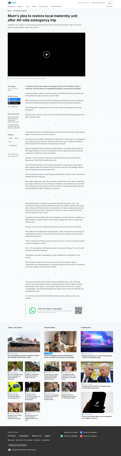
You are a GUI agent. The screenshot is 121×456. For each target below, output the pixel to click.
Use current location (99, 2)
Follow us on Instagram (90, 436)
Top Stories (11, 6)
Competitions (24, 436)
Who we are (11, 440)
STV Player (12, 436)
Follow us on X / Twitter (70, 432)
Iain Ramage (11, 86)
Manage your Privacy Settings (17, 445)
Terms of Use (19, 440)
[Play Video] (46, 54)
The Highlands (13, 145)
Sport (27, 6)
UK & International (56, 6)
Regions (20, 6)
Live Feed (109, 6)
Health (10, 138)
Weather (80, 2)
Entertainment (43, 6)
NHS (10, 141)
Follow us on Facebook (90, 432)
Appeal (47, 436)
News (9, 11)
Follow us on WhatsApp (71, 436)
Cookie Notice (45, 440)
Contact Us (37, 440)
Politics (34, 6)
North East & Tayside (20, 11)
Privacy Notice (28, 440)
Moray (16, 138)
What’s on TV (36, 436)
